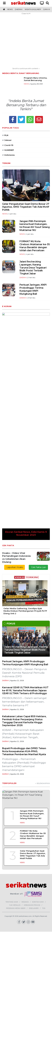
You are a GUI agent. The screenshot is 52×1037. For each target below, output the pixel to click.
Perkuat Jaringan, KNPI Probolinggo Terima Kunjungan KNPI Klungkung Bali (33, 289)
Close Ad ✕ (26, 13)
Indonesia (8, 155)
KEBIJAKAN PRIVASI (32, 905)
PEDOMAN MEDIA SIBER (15, 908)
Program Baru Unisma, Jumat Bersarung (35, 79)
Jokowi (6, 140)
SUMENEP (8, 150)
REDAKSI (25, 902)
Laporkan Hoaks (14, 567)
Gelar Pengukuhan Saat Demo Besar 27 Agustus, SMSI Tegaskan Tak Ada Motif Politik (25, 207)
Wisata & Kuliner (33, 9)
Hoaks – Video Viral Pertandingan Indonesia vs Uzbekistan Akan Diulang (16, 557)
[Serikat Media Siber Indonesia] (33, 894)
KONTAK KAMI (38, 902)
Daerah (18, 9)
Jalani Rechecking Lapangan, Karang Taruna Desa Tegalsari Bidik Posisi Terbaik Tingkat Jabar (33, 267)
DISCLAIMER (34, 908)
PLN (5, 135)
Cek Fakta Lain (38, 567)
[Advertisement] (26, 41)
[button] (5, 426)
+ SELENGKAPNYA (42, 783)
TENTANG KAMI (11, 902)
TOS (43, 908)
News (10, 9)
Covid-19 (7, 145)
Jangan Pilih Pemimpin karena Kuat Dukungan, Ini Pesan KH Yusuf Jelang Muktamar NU (34, 225)
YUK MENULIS (14, 905)
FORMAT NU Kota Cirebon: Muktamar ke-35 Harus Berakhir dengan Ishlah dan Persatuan (34, 246)
